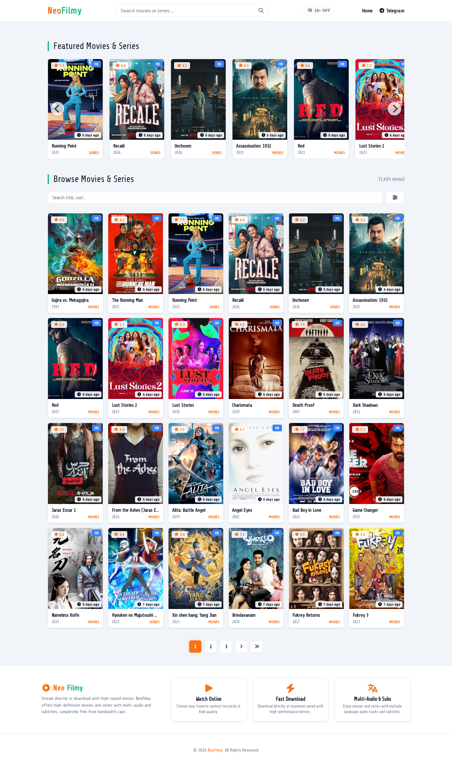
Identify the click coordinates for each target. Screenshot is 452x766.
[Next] (394, 108)
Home (367, 11)
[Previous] (57, 108)
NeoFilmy (215, 750)
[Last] (257, 646)
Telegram (394, 11)
